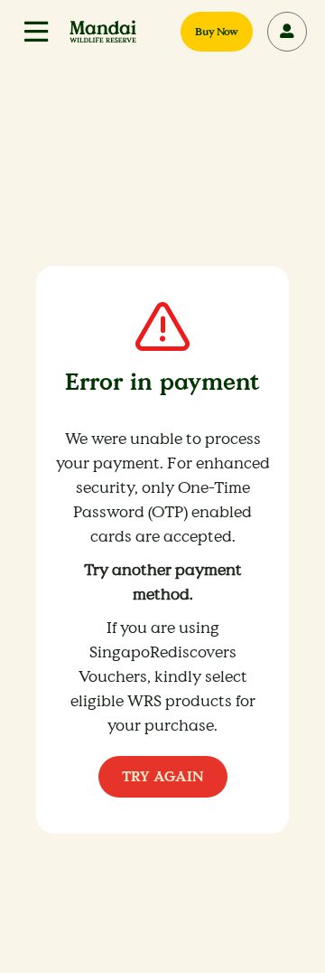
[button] (36, 31)
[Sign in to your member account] (287, 32)
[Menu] (36, 31)
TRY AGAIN (163, 776)
